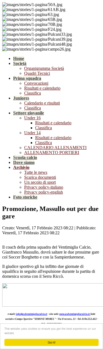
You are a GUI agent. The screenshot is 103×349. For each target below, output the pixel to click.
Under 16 (32, 118)
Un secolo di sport (40, 182)
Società (19, 63)
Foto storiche (25, 197)
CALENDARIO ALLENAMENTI (55, 147)
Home (18, 58)
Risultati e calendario (42, 88)
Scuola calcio (25, 157)
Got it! (51, 342)
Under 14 (32, 132)
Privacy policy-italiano (43, 187)
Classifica (32, 93)
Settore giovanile (28, 113)
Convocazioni (36, 83)
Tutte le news (35, 172)
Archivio (21, 167)
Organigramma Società (44, 68)
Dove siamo (24, 162)
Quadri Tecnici (37, 73)
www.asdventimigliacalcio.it (74, 314)
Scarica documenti (40, 177)
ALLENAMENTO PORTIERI (51, 152)
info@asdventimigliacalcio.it (31, 314)
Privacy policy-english (43, 192)
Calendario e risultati (42, 103)
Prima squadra (27, 78)
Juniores (21, 98)
